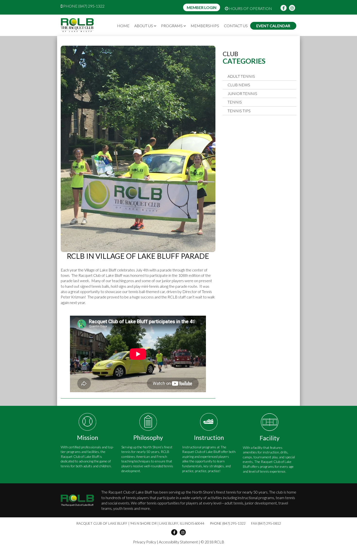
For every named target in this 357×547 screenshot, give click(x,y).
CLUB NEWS (239, 84)
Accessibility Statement (178, 541)
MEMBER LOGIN (201, 7)
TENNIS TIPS (239, 110)
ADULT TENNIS (241, 76)
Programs (172, 25)
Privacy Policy (144, 541)
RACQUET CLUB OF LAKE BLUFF (102, 523)
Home (123, 25)
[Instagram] (292, 8)
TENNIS (235, 102)
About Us (144, 25)
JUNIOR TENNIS (242, 93)
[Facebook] (283, 8)
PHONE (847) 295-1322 (83, 6)
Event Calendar (273, 25)
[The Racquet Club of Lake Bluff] (77, 25)
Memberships (205, 25)
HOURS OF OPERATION (250, 8)
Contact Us (236, 25)
